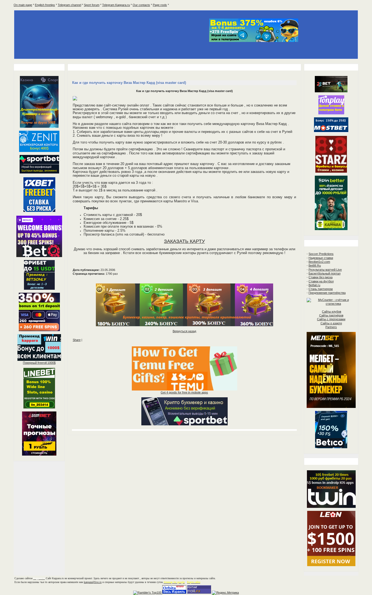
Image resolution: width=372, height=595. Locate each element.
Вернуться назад (184, 331)
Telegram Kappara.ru (116, 5)
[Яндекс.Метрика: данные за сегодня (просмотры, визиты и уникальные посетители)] (225, 593)
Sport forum (91, 5)
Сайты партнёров (331, 315)
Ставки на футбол (321, 281)
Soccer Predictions (321, 253)
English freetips (45, 5)
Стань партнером (321, 289)
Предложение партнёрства (327, 292)
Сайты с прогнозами (331, 319)
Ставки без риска (321, 277)
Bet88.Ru (315, 265)
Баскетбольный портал (324, 273)
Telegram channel (69, 5)
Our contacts (141, 5)
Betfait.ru (314, 285)
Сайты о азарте (331, 323)
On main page (23, 5)
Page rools (160, 5)
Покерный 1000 (39, 362)
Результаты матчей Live (325, 269)
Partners (331, 327)
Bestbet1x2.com (319, 261)
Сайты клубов (331, 311)
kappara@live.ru (93, 582)
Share (77, 339)
